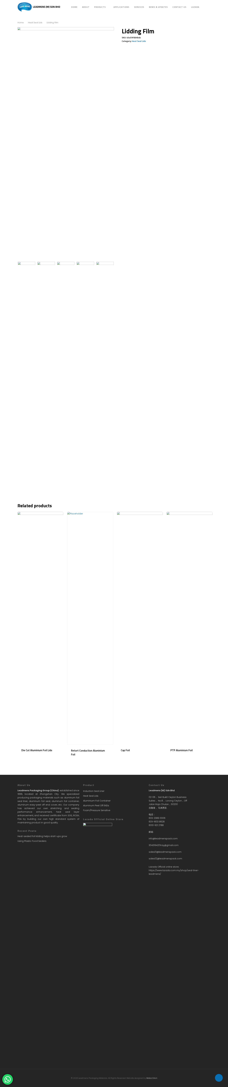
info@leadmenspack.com (163, 838)
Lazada (195, 7)
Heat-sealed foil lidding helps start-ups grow (42, 836)
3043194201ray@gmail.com (164, 845)
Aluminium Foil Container (97, 800)
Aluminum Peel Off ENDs (96, 805)
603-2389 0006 (157, 818)
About (85, 7)
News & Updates (158, 7)
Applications (121, 7)
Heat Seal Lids (35, 22)
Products (100, 7)
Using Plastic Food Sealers (32, 841)
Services (139, 7)
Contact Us (179, 7)
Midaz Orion (151, 1078)
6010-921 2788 (156, 825)
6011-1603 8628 (157, 821)
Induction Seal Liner (93, 791)
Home (74, 7)
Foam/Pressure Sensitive (96, 810)
